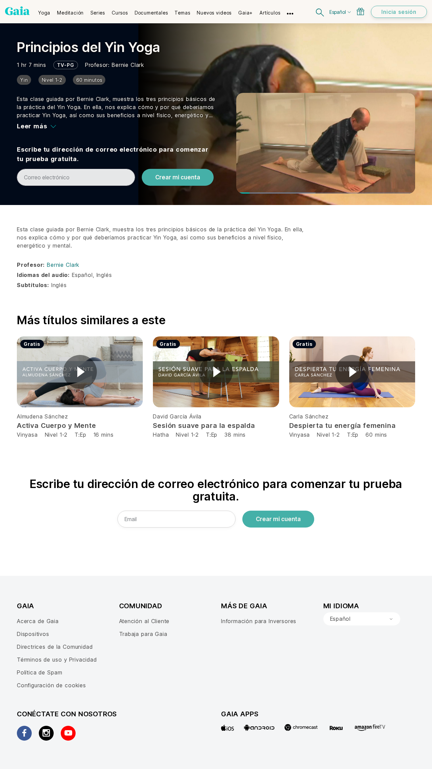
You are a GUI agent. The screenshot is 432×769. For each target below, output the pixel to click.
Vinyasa (28, 434)
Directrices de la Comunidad (54, 646)
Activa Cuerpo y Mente (56, 425)
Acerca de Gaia (38, 621)
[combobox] (361, 619)
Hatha (161, 434)
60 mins (376, 434)
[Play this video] (80, 372)
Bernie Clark (128, 64)
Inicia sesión (398, 11)
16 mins (103, 434)
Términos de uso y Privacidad (57, 659)
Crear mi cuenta (177, 177)
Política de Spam (39, 672)
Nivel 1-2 (56, 434)
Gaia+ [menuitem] (245, 13)
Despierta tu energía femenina (342, 425)
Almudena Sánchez (42, 416)
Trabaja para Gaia (143, 634)
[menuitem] (44, 10)
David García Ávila (177, 416)
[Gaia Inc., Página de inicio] (17, 10)
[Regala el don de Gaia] (360, 11)
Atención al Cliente (144, 621)
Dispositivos (33, 634)
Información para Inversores (258, 621)
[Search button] (320, 12)
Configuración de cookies (51, 685)
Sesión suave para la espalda (204, 425)
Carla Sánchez (309, 416)
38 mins (235, 434)
